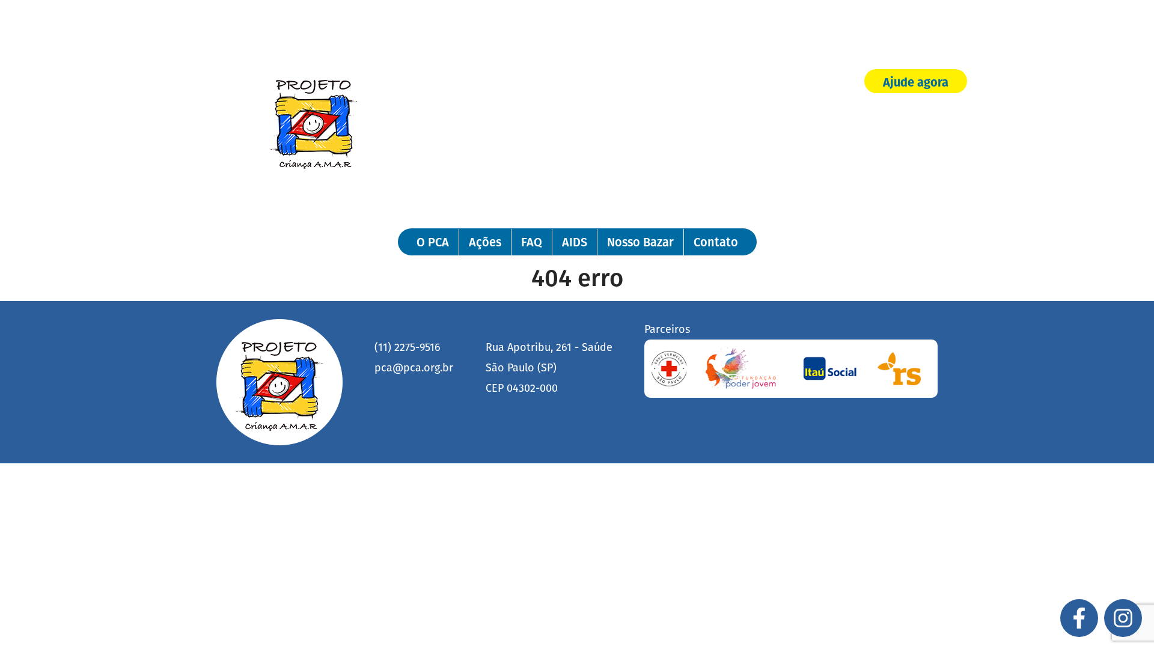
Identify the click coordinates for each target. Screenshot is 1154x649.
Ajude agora (915, 82)
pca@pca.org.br (413, 367)
